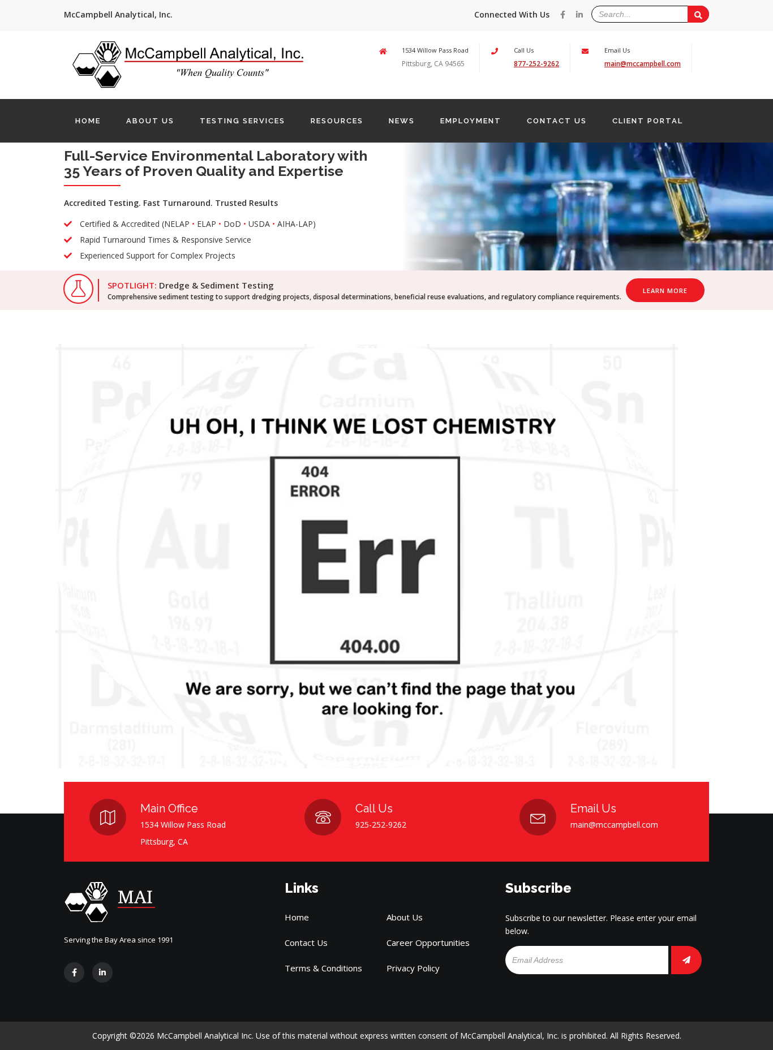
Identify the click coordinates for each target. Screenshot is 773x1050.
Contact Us (557, 121)
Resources (337, 121)
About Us (150, 121)
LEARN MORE (665, 290)
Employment (470, 121)
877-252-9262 (536, 63)
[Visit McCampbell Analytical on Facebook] (562, 15)
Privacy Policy (413, 968)
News (402, 121)
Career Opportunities (428, 942)
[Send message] (698, 14)
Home (88, 121)
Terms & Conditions (323, 968)
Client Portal (647, 121)
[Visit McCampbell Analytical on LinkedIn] (579, 15)
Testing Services (242, 121)
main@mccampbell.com (642, 63)
